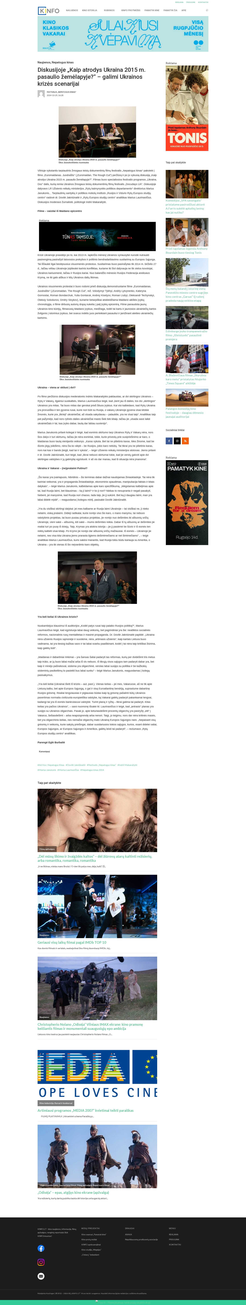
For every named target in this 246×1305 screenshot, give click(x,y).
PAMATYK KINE (151, 10)
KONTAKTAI (203, 2)
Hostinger (50, 1293)
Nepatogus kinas (63, 62)
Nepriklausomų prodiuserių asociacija (141, 1239)
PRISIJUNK (190, 2)
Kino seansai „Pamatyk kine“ (93, 1234)
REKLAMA (179, 2)
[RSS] (185, 441)
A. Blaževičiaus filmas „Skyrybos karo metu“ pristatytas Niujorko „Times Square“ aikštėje (186, 379)
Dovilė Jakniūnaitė (76, 765)
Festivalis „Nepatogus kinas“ (102, 765)
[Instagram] (177, 441)
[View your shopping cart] (201, 10)
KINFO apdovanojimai (91, 1244)
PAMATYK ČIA (170, 10)
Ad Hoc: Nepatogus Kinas (51, 765)
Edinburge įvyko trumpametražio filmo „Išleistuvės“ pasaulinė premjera (186, 335)
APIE (184, 10)
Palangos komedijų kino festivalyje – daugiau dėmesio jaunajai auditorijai (185, 412)
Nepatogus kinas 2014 (93, 770)
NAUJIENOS (72, 10)
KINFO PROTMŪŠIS (130, 10)
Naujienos (44, 62)
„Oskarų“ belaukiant (90, 1254)
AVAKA (128, 1234)
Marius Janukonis (47, 770)
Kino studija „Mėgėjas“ (91, 1249)
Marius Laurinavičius (69, 770)
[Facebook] (169, 441)
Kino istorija (89, 10)
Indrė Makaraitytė (128, 765)
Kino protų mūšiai (89, 1239)
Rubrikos (109, 10)
